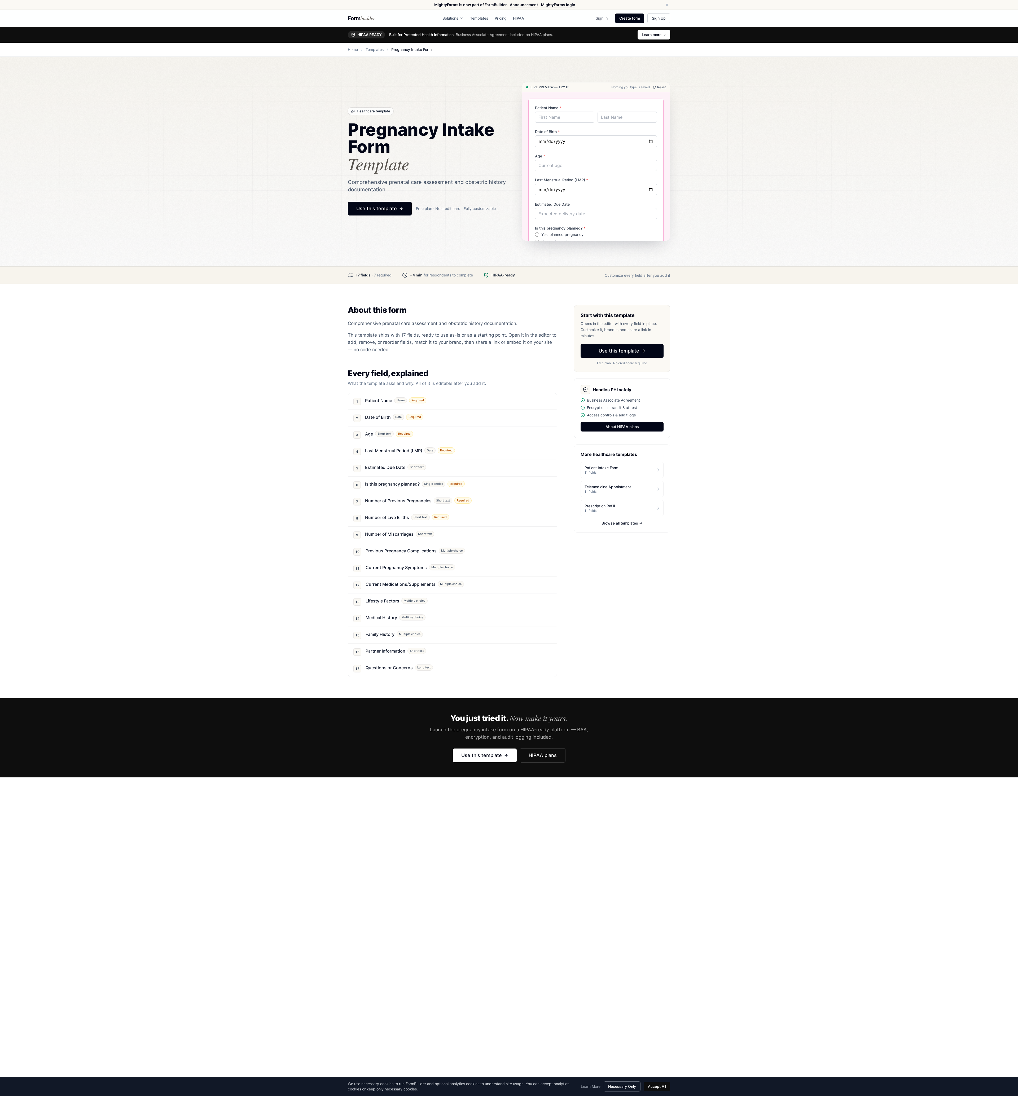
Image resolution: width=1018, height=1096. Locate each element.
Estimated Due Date (552, 204)
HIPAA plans (543, 755)
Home (353, 49)
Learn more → (654, 34)
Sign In (602, 18)
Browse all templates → (622, 523)
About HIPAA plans (622, 426)
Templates (479, 18)
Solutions (450, 18)
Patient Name (548, 107)
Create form (629, 18)
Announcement (524, 4)
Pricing (501, 18)
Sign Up (659, 18)
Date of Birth (547, 131)
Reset (661, 87)
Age (540, 156)
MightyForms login (558, 4)
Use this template (376, 208)
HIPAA (518, 18)
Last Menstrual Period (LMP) (561, 180)
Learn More (590, 1086)
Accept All (657, 1086)
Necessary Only (622, 1086)
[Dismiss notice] (667, 5)
